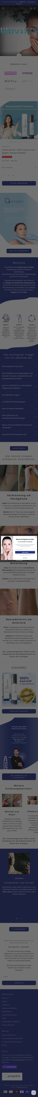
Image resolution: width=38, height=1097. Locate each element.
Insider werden (25, 552)
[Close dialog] (36, 537)
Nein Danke (25, 557)
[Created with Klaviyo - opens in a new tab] (19, 560)
